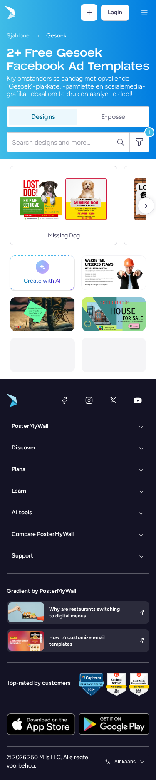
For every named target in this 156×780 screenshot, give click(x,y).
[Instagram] (89, 400)
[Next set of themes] (146, 205)
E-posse (113, 117)
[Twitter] (113, 400)
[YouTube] (137, 400)
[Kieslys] (144, 12)
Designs (43, 117)
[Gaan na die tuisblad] (9, 12)
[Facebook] (64, 400)
